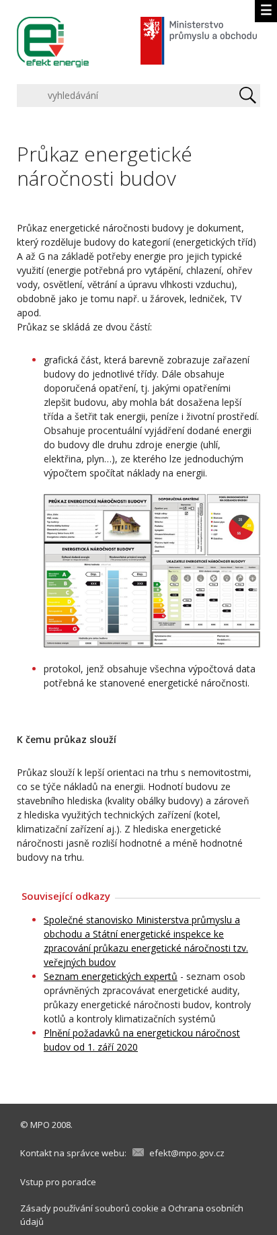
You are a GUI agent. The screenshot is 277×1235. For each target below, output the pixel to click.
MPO (40, 1125)
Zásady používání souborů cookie (89, 1208)
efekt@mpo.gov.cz (187, 1153)
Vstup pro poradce (58, 1182)
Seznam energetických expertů (110, 976)
